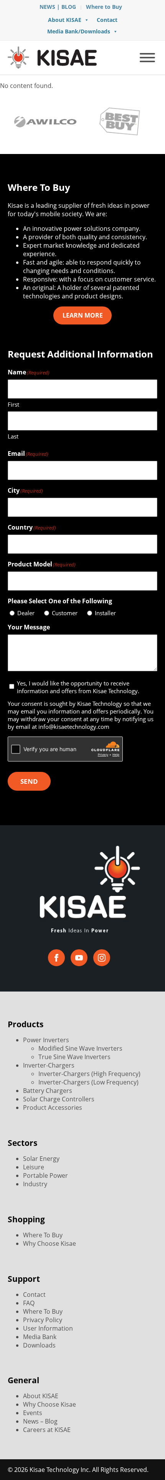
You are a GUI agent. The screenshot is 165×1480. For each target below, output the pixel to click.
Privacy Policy (42, 1320)
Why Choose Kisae (49, 1243)
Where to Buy (104, 6)
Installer (105, 613)
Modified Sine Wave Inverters (80, 1048)
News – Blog (40, 1421)
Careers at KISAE (47, 1429)
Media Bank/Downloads (78, 31)
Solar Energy (41, 1158)
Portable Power (45, 1175)
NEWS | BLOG (58, 6)
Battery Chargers (47, 1090)
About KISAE (64, 19)
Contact (107, 19)
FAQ (29, 1303)
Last (13, 436)
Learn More (83, 315)
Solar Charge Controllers (58, 1099)
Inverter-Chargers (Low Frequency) (88, 1082)
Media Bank (39, 1337)
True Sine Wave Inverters (74, 1057)
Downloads (39, 1345)
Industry (35, 1184)
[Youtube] (79, 957)
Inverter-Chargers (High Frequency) (89, 1073)
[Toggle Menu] (147, 57)
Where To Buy (43, 1235)
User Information (48, 1328)
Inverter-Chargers (48, 1065)
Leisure (33, 1167)
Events (32, 1413)
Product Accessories (52, 1107)
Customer (65, 613)
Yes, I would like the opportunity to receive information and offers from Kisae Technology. (78, 687)
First (13, 404)
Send (29, 781)
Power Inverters (46, 1040)
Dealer (26, 613)
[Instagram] (101, 957)
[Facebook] (56, 957)
